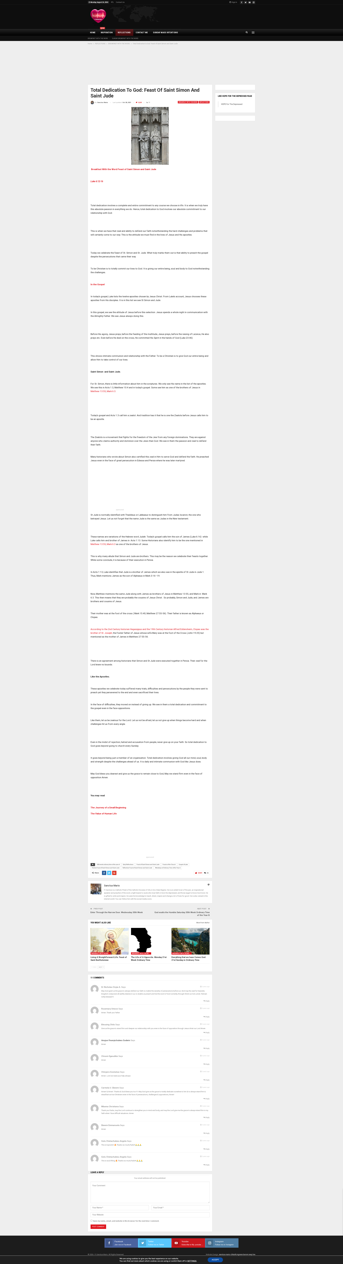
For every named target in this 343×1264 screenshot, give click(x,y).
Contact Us (120, 2)
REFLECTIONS (124, 32)
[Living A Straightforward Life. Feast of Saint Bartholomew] (110, 941)
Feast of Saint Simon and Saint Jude (148, 864)
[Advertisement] (171, 65)
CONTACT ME (142, 32)
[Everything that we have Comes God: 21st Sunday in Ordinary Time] (191, 941)
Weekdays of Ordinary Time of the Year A (167, 868)
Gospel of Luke (183, 864)
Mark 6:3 (110, 391)
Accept (215, 1260)
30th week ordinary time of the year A (108, 864)
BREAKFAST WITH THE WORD (98, 38)
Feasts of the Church (169, 864)
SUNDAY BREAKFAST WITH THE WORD (125, 38)
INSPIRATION (107, 31)
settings (191, 1261)
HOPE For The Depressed (231, 104)
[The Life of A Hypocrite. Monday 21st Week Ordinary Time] (150, 941)
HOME (93, 32)
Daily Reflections (128, 864)
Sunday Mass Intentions (165, 32)
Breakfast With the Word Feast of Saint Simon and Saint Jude (123, 169)
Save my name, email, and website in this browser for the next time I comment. (126, 1221)
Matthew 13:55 (98, 391)
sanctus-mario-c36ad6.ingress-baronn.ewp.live (237, 1254)
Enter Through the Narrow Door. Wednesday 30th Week (116, 912)
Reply (207, 1001)
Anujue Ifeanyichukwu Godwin (115, 1040)
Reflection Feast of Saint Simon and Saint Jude (137, 868)
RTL (112, 2)
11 (149, 102)
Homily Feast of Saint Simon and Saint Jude (106, 868)
